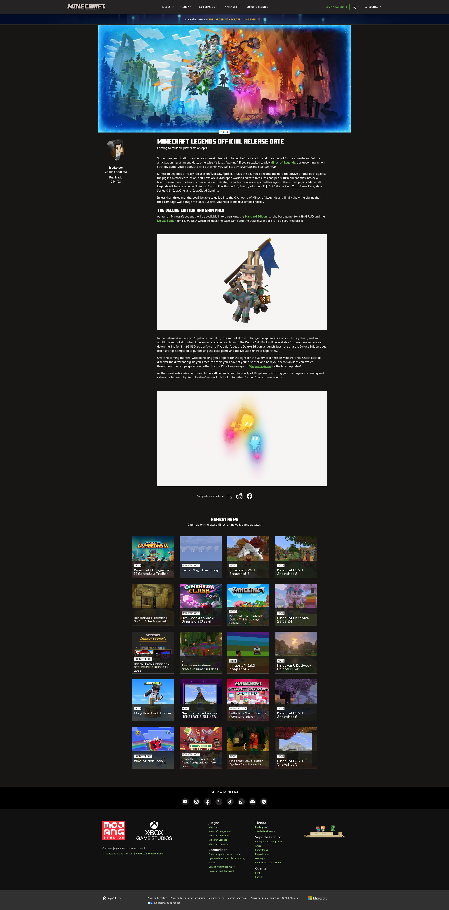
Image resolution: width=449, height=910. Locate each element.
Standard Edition (256, 216)
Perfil (257, 872)
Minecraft (213, 827)
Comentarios (261, 849)
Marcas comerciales (237, 898)
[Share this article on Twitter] (229, 496)
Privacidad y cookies (157, 898)
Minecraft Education (218, 844)
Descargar (260, 858)
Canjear (259, 876)
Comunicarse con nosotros (268, 862)
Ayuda (258, 845)
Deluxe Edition (166, 221)
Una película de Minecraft (221, 871)
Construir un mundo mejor (221, 866)
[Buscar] (357, 7)
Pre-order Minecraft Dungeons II (234, 19)
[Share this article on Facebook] (249, 496)
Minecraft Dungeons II (220, 831)
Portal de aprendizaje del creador (225, 854)
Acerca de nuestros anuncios (265, 898)
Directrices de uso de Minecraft (117, 854)
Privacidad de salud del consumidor (187, 898)
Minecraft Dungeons (219, 835)
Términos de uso (216, 898)
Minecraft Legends (282, 162)
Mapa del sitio (262, 854)
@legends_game (260, 366)
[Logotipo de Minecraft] (86, 7)
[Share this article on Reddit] (239, 496)
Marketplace (261, 827)
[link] (185, 801)
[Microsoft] (317, 898)
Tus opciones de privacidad (166, 903)
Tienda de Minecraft (265, 831)
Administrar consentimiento (149, 854)
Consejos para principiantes (268, 841)
